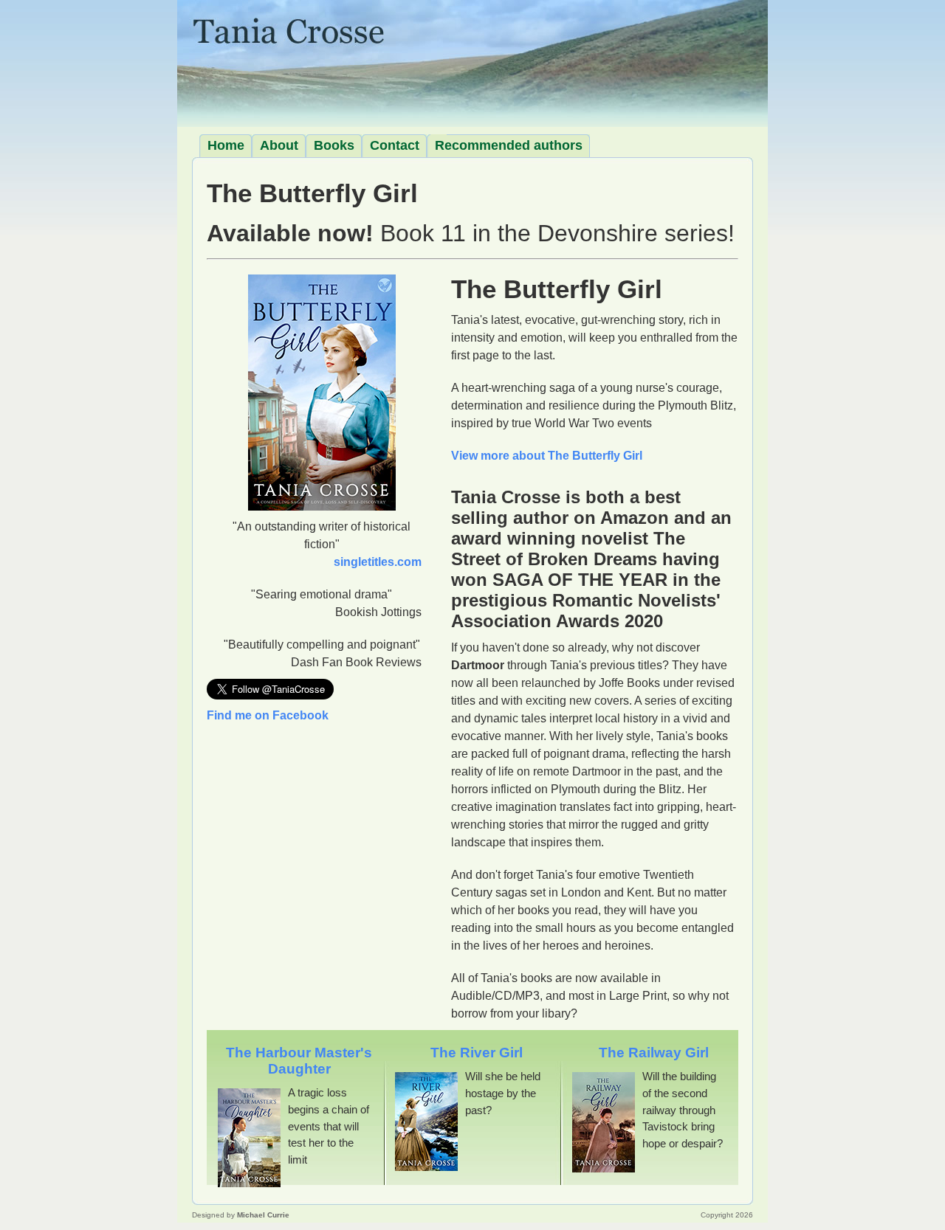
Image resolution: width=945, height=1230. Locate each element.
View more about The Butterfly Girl (546, 455)
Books (334, 145)
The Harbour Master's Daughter (299, 1061)
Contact (394, 145)
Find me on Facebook (268, 715)
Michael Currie (263, 1215)
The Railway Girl (654, 1052)
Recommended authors (509, 145)
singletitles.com (378, 562)
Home (225, 145)
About (279, 145)
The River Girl (476, 1052)
